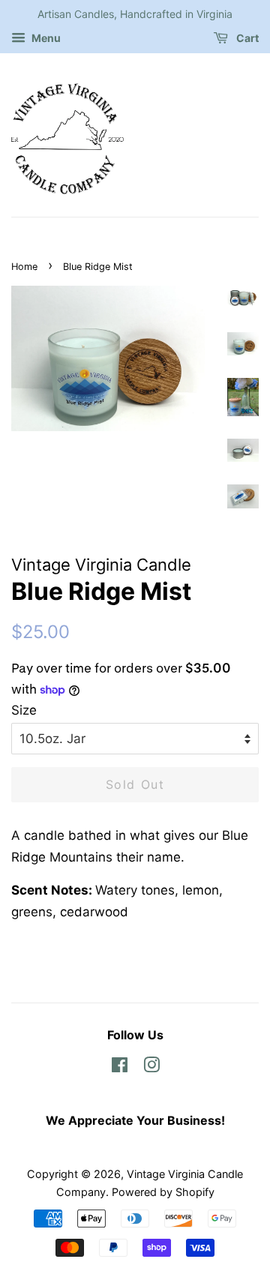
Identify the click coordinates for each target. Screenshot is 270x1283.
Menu (45, 37)
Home (24, 266)
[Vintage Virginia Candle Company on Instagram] (151, 1067)
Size (24, 710)
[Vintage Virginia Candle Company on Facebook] (119, 1067)
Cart (246, 37)
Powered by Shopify (163, 1192)
